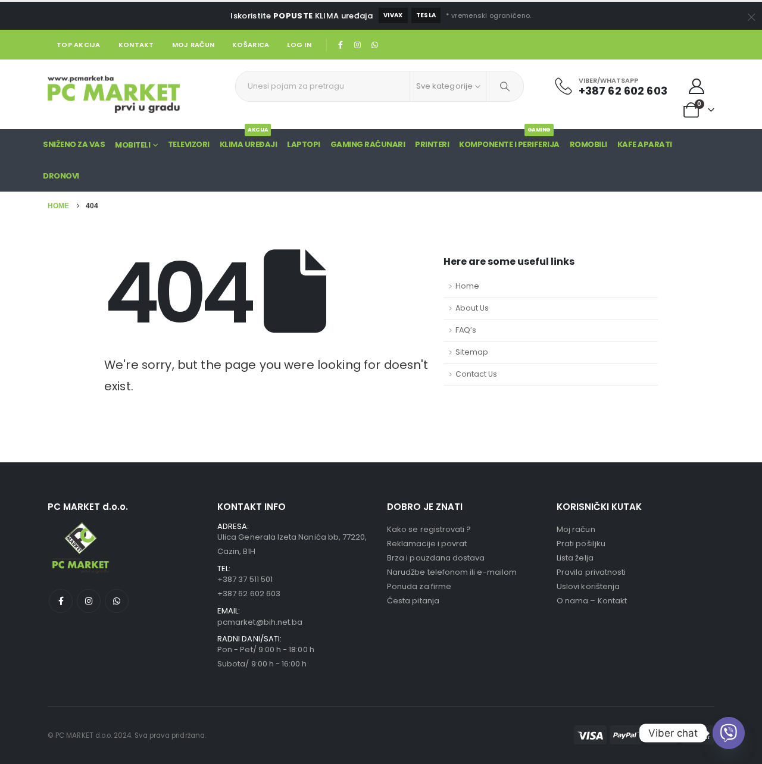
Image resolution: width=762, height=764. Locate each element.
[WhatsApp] (374, 44)
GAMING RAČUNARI (367, 144)
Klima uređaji (248, 139)
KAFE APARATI (644, 144)
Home (467, 286)
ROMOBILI (588, 144)
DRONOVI (61, 175)
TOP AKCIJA (79, 44)
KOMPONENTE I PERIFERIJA (509, 139)
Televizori (189, 144)
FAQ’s (465, 330)
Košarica (250, 44)
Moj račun (193, 44)
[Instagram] (358, 44)
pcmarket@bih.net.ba (259, 622)
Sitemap (471, 352)
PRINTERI (432, 144)
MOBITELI (132, 145)
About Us (472, 308)
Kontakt (136, 44)
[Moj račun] (697, 86)
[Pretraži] (504, 86)
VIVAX (393, 15)
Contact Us (476, 374)
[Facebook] (340, 44)
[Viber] (729, 733)
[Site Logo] (114, 94)
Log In (299, 44)
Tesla (426, 15)
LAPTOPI (303, 144)
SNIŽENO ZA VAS (74, 144)
